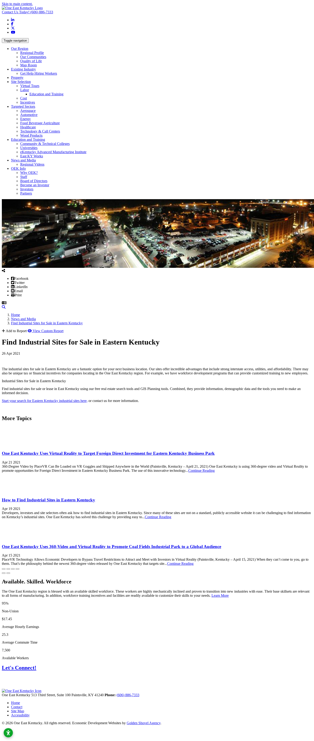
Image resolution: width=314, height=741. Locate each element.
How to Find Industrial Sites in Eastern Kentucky (48, 500)
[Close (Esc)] (4, 569)
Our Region (19, 49)
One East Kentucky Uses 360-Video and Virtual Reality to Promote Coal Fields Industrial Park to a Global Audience (111, 546)
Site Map (17, 711)
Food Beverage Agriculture (40, 123)
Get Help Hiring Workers (38, 73)
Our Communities (33, 57)
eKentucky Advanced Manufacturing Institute (53, 152)
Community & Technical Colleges (45, 144)
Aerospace (28, 111)
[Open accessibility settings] (8, 732)
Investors (26, 189)
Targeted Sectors (23, 106)
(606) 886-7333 (27, 12)
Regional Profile (32, 53)
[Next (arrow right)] (8, 573)
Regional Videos (32, 164)
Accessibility (20, 715)
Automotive (28, 115)
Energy (25, 119)
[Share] (8, 569)
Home (15, 703)
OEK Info (18, 168)
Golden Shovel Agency (143, 723)
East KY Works (31, 156)
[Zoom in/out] (17, 569)
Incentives (27, 102)
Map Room (28, 65)
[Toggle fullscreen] (13, 569)
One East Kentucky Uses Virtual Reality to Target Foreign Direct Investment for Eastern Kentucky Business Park (108, 453)
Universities (28, 148)
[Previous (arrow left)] (4, 573)
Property (17, 77)
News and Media (23, 160)
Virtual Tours (29, 86)
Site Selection (21, 82)
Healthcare (28, 127)
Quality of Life (31, 61)
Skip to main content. (17, 4)
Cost (23, 98)
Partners (26, 193)
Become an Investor (34, 185)
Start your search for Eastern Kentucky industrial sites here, (45, 401)
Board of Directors (33, 181)
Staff (23, 177)
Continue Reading (201, 470)
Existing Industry (23, 69)
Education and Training (46, 94)
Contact (16, 707)
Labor (24, 90)
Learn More (220, 595)
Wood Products (31, 135)
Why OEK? (29, 173)
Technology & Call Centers (40, 131)
